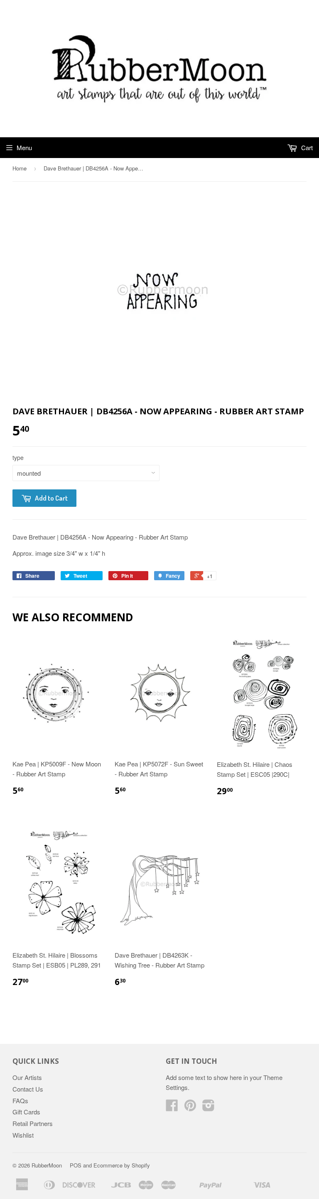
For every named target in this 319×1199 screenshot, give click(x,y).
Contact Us (27, 1089)
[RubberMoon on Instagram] (208, 1107)
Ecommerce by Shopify (121, 1165)
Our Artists (27, 1077)
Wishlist (23, 1135)
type (18, 457)
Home (19, 168)
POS (75, 1165)
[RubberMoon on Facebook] (172, 1107)
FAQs (20, 1100)
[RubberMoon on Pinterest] (190, 1107)
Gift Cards (26, 1111)
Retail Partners (32, 1123)
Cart (306, 147)
